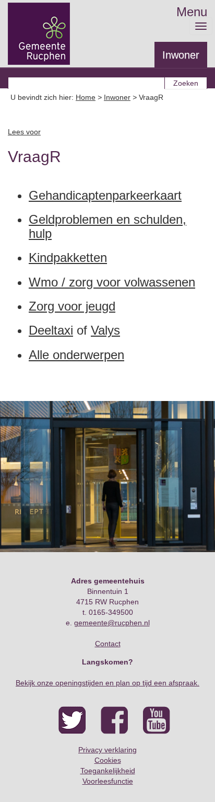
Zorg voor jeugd (72, 306)
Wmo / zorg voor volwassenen (112, 282)
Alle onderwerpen (76, 355)
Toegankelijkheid (107, 770)
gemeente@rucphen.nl (112, 622)
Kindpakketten (68, 257)
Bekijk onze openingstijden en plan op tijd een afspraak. (107, 683)
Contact (108, 643)
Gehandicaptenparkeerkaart (105, 195)
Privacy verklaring (107, 750)
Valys (105, 330)
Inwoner (180, 55)
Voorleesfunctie (107, 781)
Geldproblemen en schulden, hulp (107, 226)
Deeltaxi (51, 330)
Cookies (107, 760)
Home (85, 97)
